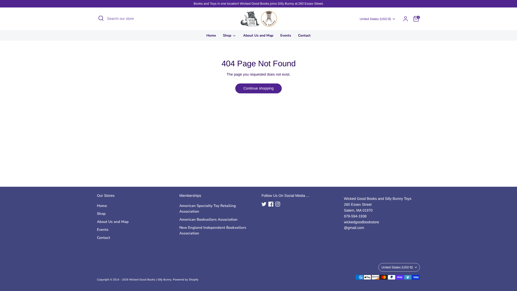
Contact (304, 35)
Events (285, 35)
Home (211, 35)
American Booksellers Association (208, 219)
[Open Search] (101, 18)
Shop (227, 35)
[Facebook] (270, 204)
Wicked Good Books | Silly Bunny (150, 279)
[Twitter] (264, 204)
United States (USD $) (375, 19)
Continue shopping (258, 88)
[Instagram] (277, 204)
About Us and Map (258, 35)
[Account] (405, 19)
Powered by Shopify (185, 279)
